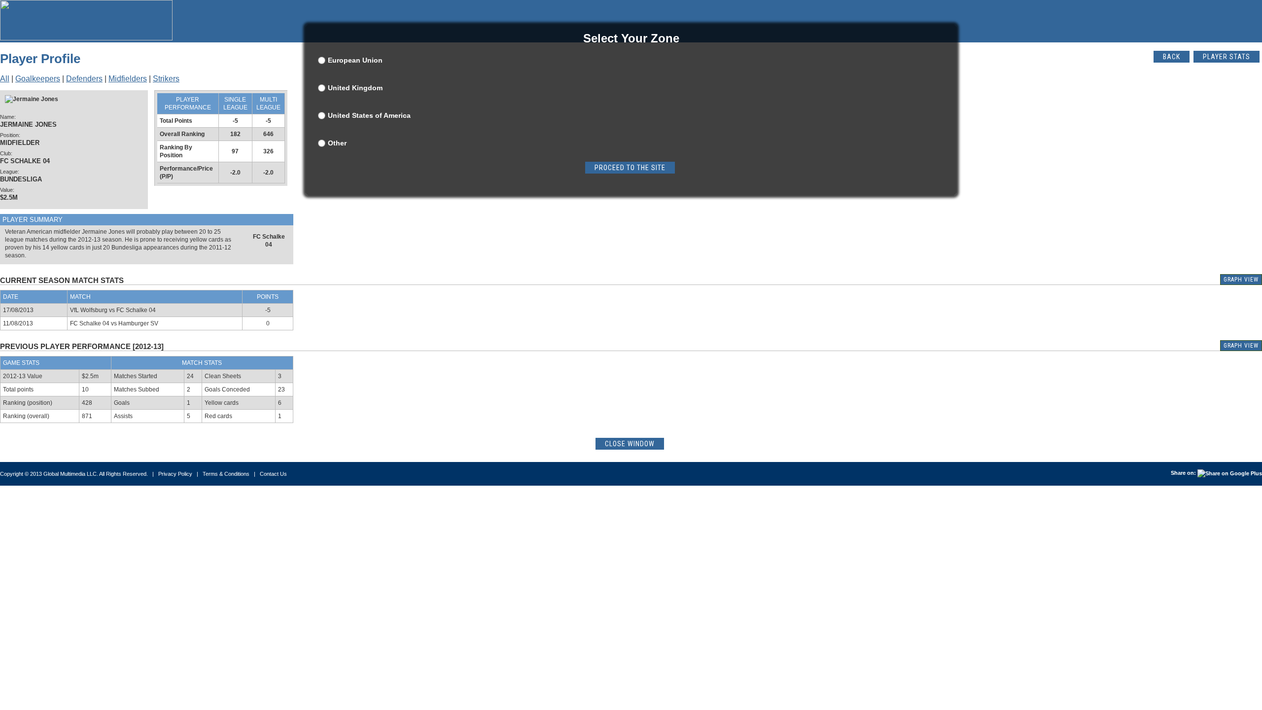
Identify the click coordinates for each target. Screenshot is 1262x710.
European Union (355, 60)
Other (337, 143)
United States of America (369, 115)
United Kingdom (355, 88)
